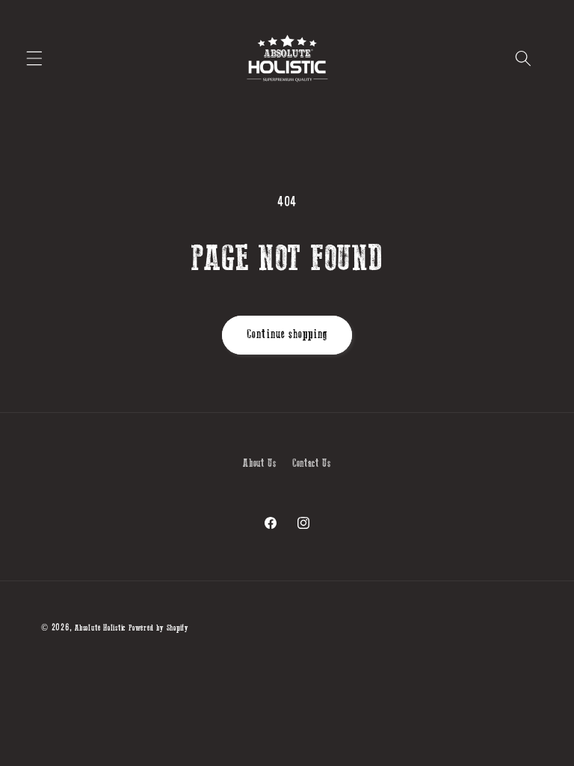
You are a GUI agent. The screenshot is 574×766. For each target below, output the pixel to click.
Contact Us (311, 463)
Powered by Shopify (158, 628)
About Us (259, 463)
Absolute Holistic (100, 628)
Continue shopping (287, 334)
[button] (34, 58)
